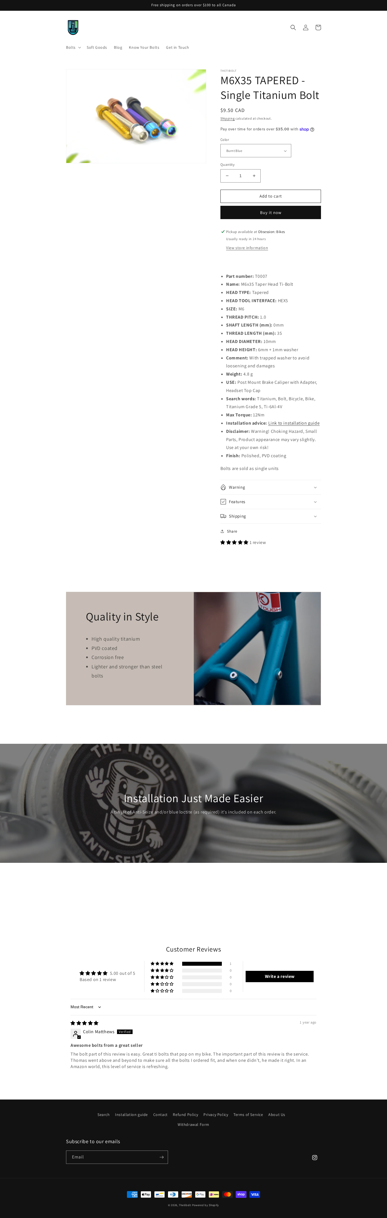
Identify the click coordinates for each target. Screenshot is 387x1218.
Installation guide (131, 1114)
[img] (85, 1023)
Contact (160, 1114)
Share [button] (232, 531)
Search (103, 1114)
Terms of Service (248, 1114)
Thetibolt (185, 1205)
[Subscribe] (161, 1157)
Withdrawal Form (193, 1124)
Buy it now (271, 212)
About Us (276, 1114)
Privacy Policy (215, 1114)
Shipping (227, 118)
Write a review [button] (280, 976)
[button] (73, 47)
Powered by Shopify (205, 1205)
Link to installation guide (294, 423)
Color (224, 139)
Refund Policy (185, 1114)
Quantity (227, 164)
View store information (247, 247)
